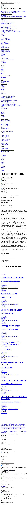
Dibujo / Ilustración (5, 51)
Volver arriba (4, 413)
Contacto (3, 167)
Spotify (17, 428)
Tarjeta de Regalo (22, 11)
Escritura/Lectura (5, 50)
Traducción (3, 62)
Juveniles (7, 18)
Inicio (2, 424)
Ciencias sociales (7, 16)
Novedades (3, 19)
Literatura (12, 18)
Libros (2, 11)
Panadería (3, 32)
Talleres (2, 12)
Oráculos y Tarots (5, 24)
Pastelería (3, 35)
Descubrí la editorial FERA (7, 23)
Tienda (2, 427)
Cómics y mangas (5, 27)
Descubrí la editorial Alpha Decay (9, 30)
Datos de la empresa (22, 425)
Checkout (3, 492)
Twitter (20, 428)
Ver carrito (3, 486)
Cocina (2, 34)
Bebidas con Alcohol (5, 41)
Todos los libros (4, 20)
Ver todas (20, 18)
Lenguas (3, 54)
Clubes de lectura (5, 55)
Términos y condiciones (11, 425)
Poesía (16, 18)
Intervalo (10, 427)
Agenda (6, 12)
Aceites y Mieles (4, 38)
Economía (13, 16)
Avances (3, 72)
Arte (2, 16)
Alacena (16, 11)
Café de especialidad (5, 39)
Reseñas (2, 61)
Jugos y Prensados (5, 43)
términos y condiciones (9, 470)
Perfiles (2, 66)
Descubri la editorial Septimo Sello (9, 28)
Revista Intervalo (13, 12)
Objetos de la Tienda (5, 45)
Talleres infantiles (5, 47)
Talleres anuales (4, 57)
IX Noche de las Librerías (7, 131)
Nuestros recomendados (6, 14)
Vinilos (6, 11)
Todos (2, 36)
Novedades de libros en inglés (8, 22)
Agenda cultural (4, 58)
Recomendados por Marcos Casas (9, 26)
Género (24, 16)
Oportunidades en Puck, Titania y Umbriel (11, 31)
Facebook (8, 428)
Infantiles (3, 18)
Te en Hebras (4, 42)
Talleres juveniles (5, 49)
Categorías (3, 15)
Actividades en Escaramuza (7, 59)
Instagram (3, 428)
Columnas (3, 63)
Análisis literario (4, 53)
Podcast (2, 65)
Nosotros (3, 166)
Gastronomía (11, 11)
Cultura (2, 69)
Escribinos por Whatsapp (14, 424)
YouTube (3, 67)
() (5, 5)
